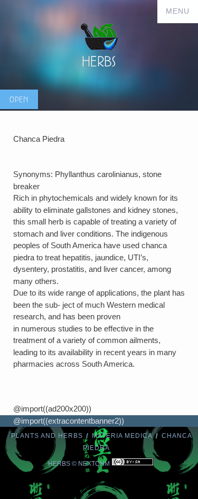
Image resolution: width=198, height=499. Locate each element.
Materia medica (122, 435)
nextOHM (94, 463)
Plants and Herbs (47, 435)
